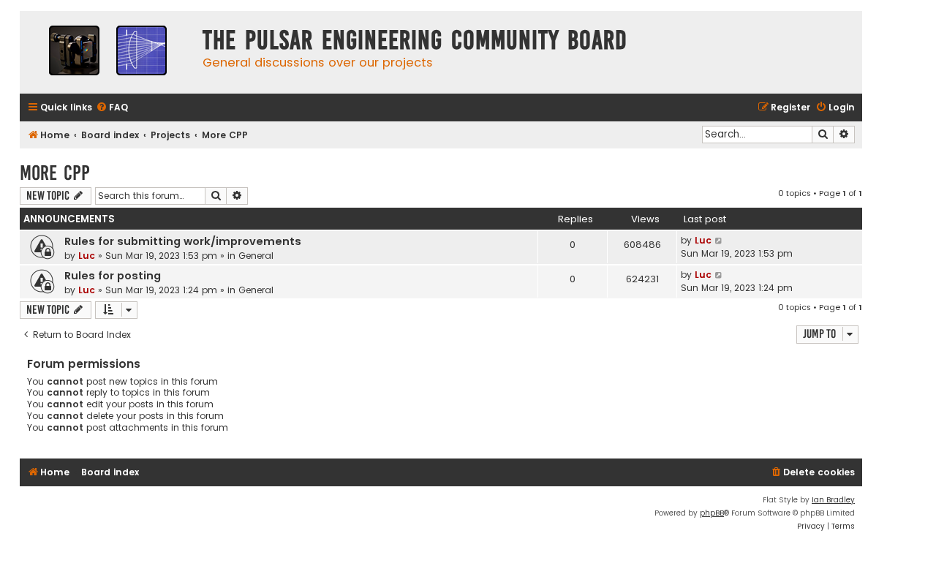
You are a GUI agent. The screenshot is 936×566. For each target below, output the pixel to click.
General (255, 255)
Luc (86, 255)
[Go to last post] (719, 240)
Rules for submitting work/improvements (182, 241)
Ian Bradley (833, 499)
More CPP (55, 173)
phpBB (712, 512)
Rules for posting (112, 275)
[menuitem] (112, 108)
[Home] (107, 52)
